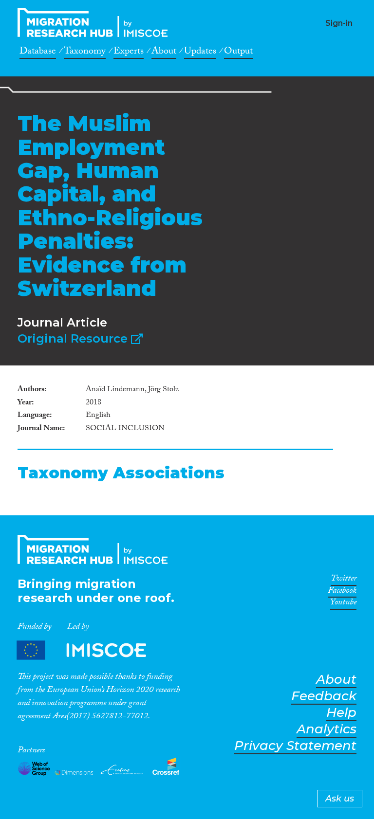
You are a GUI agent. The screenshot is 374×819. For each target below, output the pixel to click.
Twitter (343, 580)
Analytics (326, 729)
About (163, 52)
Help (341, 712)
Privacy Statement (295, 745)
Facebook (342, 592)
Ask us (339, 798)
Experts (128, 52)
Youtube (343, 604)
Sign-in (339, 23)
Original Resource (74, 338)
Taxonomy (85, 52)
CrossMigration (95, 22)
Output (238, 52)
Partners (90, 650)
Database (37, 52)
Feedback (323, 696)
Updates (200, 52)
